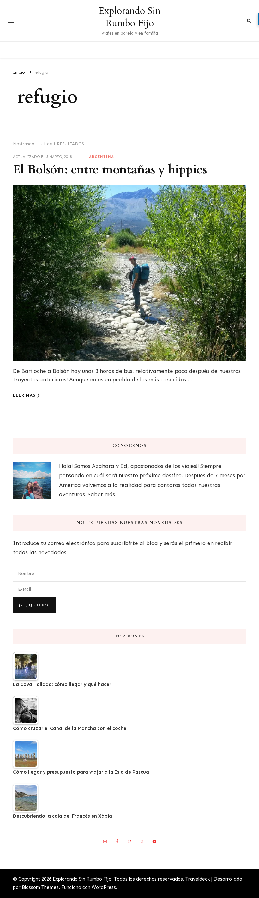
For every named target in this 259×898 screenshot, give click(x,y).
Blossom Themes (40, 887)
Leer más (24, 395)
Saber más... (103, 494)
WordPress (104, 887)
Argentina (101, 156)
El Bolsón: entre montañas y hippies (110, 170)
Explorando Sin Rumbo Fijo (129, 17)
